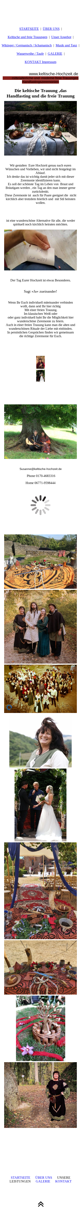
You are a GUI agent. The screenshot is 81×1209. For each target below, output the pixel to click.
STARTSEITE (29, 28)
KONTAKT (63, 1181)
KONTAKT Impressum (40, 62)
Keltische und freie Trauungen (27, 37)
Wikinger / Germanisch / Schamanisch (27, 45)
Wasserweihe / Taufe (30, 53)
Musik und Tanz (66, 45)
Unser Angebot (61, 37)
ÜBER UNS (51, 28)
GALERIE (55, 53)
